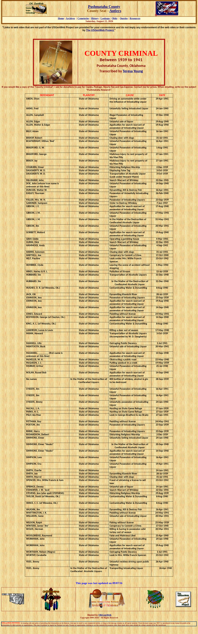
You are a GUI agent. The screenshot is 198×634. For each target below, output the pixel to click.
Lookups (105, 18)
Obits (114, 18)
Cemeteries (83, 18)
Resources (135, 18)
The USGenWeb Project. (100, 30)
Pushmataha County (104, 7)
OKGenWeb (105, 615)
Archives (70, 18)
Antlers (115, 11)
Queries (124, 18)
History (95, 18)
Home (61, 18)
